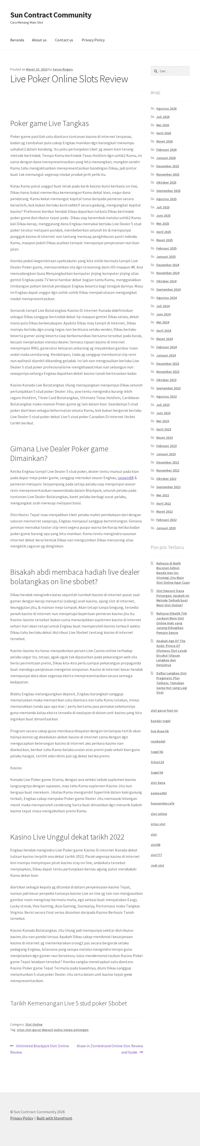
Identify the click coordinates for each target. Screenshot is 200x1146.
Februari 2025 (166, 248)
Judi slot (157, 865)
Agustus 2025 (166, 199)
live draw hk (160, 731)
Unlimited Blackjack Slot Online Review (39, 1049)
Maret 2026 (164, 141)
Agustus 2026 (166, 108)
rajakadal (158, 741)
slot (154, 834)
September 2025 (168, 190)
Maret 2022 (164, 511)
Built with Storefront (54, 1118)
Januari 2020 (166, 528)
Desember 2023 (167, 363)
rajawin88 (126, 477)
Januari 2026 (166, 158)
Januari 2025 (166, 256)
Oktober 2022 (166, 478)
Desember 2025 (167, 166)
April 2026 (163, 133)
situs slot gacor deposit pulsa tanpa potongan (53, 1030)
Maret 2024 (164, 339)
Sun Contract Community (50, 15)
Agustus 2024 (166, 297)
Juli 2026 (163, 117)
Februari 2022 (166, 520)
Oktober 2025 (166, 182)
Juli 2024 (163, 306)
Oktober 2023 (166, 380)
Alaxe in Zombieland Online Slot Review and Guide (110, 1049)
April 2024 (163, 330)
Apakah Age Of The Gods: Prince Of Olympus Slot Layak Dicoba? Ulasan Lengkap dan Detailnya (171, 653)
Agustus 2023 (166, 396)
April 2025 (163, 232)
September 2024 (168, 289)
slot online (159, 814)
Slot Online (33, 1024)
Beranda (17, 39)
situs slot (158, 824)
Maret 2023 (164, 437)
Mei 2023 (162, 421)
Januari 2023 (166, 454)
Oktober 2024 (166, 281)
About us (39, 39)
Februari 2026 (166, 149)
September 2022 (168, 487)
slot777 (156, 855)
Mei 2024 (162, 322)
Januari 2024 (166, 355)
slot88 (155, 844)
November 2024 (167, 273)
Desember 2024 (167, 265)
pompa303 (159, 793)
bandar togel (160, 721)
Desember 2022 (167, 462)
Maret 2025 (164, 240)
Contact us (64, 39)
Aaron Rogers (63, 69)
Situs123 (157, 762)
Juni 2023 (163, 413)
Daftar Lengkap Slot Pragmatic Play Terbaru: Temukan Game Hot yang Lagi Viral (171, 683)
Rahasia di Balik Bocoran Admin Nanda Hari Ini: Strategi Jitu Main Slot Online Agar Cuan (173, 573)
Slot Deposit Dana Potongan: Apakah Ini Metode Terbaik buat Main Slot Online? (172, 598)
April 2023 (163, 429)
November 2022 (167, 470)
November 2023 (167, 371)
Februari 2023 (166, 446)
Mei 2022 (162, 495)
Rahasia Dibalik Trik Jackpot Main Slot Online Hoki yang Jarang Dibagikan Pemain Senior (171, 623)
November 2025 (167, 174)
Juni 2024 (163, 314)
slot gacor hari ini (164, 710)
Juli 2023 (163, 405)
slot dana (158, 782)
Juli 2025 (163, 207)
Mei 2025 (162, 223)
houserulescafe (162, 803)
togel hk (157, 752)
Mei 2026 (162, 125)
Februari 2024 (166, 347)
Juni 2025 (163, 215)
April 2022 (163, 503)
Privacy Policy (93, 39)
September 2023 (168, 388)
